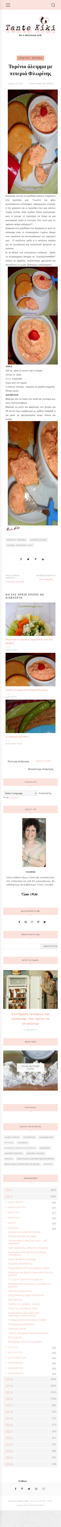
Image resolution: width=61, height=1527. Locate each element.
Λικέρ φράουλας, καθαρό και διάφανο (28, 1247)
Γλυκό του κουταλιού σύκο (22, 1308)
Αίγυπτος (9, 1143)
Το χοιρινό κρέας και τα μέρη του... (26, 1279)
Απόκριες (48, 1164)
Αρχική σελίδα (43, 760)
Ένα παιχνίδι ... (16, 1337)
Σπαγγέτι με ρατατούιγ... (21, 1263)
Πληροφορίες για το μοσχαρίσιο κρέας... (29, 1267)
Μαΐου (12, 1222)
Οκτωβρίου (15, 1362)
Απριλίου (14, 1217)
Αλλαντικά (45, 1148)
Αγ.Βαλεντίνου (47, 1137)
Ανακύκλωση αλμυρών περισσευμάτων (35, 1159)
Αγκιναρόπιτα (15, 1299)
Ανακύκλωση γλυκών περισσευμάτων (22, 1164)
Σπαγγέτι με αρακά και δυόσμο (24, 1231)
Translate (14, 797)
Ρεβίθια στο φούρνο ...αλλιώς (24, 1304)
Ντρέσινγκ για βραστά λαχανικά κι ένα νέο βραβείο (30, 1274)
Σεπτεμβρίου (17, 1357)
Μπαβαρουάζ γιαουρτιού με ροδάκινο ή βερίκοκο (29, 1285)
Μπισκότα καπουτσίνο (20, 1290)
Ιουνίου (13, 1228)
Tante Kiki (34, 1501)
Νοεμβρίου (16, 1368)
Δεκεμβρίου (16, 1373)
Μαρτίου (14, 1212)
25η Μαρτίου (29, 1137)
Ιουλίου (13, 1347)
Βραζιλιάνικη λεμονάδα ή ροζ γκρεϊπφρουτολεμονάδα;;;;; (23, 1314)
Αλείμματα (23, 1143)
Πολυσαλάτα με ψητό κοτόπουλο (26, 1295)
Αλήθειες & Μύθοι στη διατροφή (20, 1148)
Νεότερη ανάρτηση (18, 761)
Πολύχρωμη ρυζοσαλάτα (21, 1324)
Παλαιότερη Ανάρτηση (40, 769)
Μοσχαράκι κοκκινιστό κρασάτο (25, 1341)
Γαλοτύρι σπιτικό (17, 1328)
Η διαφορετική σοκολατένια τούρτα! (27, 1319)
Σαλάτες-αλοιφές (38, 540)
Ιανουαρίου (16, 1202)
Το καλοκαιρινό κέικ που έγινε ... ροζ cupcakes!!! (27, 1242)
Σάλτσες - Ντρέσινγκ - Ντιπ (20, 545)
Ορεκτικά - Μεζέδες (30, 58)
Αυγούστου (15, 1352)
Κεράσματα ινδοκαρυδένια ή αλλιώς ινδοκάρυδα (27, 1253)
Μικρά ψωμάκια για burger (22, 1259)
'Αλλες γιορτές (12, 1137)
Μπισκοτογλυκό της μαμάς (22, 1236)
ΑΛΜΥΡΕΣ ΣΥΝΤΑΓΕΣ (13, 1153)
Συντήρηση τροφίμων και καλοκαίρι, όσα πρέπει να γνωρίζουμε (30, 1018)
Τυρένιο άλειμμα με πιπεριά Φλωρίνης (28, 1333)
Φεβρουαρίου (17, 1207)
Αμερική (9, 1159)
